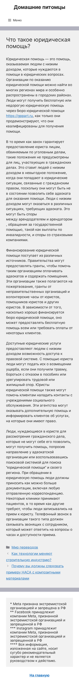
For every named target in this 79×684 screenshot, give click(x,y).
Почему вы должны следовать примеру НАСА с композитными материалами (35, 572)
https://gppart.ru (19, 116)
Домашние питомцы (39, 7)
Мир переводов (25, 547)
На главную (39, 675)
